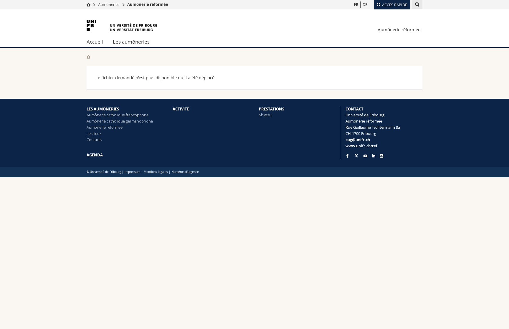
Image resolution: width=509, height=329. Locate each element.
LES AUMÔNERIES (103, 109)
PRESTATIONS (271, 109)
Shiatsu (265, 115)
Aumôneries (108, 4)
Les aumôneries (131, 41)
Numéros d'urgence (185, 172)
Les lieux (94, 133)
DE (365, 4)
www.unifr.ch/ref (361, 145)
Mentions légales (156, 172)
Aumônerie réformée (147, 4)
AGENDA (95, 155)
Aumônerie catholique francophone (117, 115)
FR (356, 4)
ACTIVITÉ (181, 109)
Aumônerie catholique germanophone (120, 121)
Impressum (132, 172)
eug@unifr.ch (358, 139)
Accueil (95, 41)
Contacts (94, 139)
